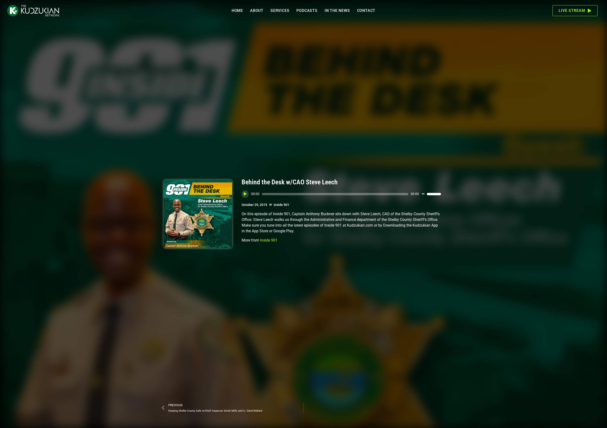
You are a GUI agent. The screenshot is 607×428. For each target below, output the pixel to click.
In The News (337, 10)
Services (280, 10)
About (256, 10)
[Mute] (423, 194)
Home (237, 10)
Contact (366, 10)
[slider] (434, 194)
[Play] (245, 194)
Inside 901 (281, 205)
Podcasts (306, 10)
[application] (341, 194)
